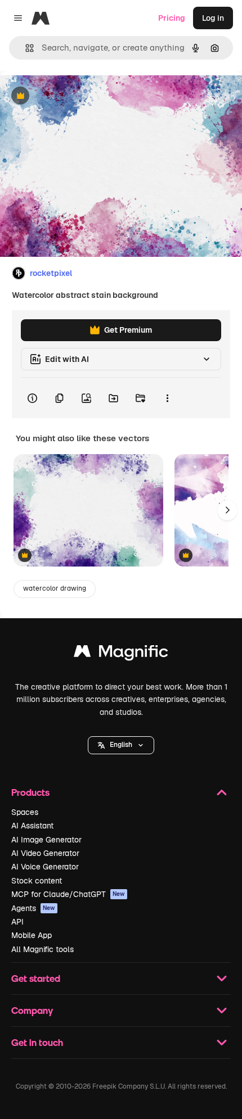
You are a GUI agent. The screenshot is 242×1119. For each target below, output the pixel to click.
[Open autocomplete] (25, 48)
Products (30, 792)
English (121, 744)
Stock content (36, 881)
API (17, 922)
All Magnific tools (42, 949)
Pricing (171, 18)
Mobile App (31, 935)
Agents (33, 908)
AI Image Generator (46, 840)
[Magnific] (121, 654)
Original (72, 96)
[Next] (227, 510)
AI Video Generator (45, 853)
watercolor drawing (54, 588)
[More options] (167, 398)
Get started (35, 978)
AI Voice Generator (45, 867)
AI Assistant (32, 826)
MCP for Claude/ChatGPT (68, 894)
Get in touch (37, 1042)
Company (32, 1010)
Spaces (24, 812)
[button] (121, 745)
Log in (213, 18)
